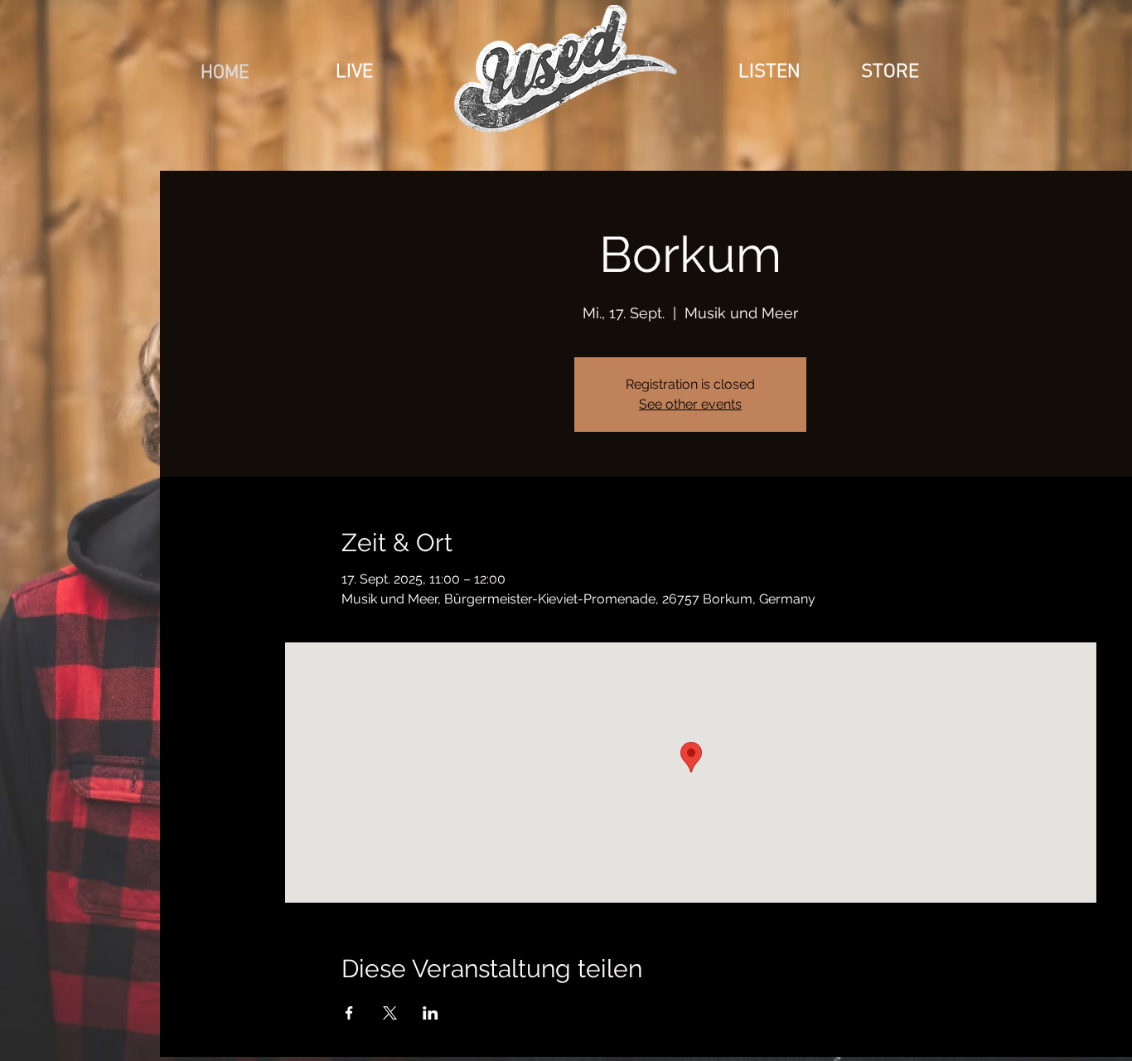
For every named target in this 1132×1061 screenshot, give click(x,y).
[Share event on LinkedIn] (430, 1013)
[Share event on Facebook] (349, 1013)
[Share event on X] (390, 1013)
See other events (690, 404)
